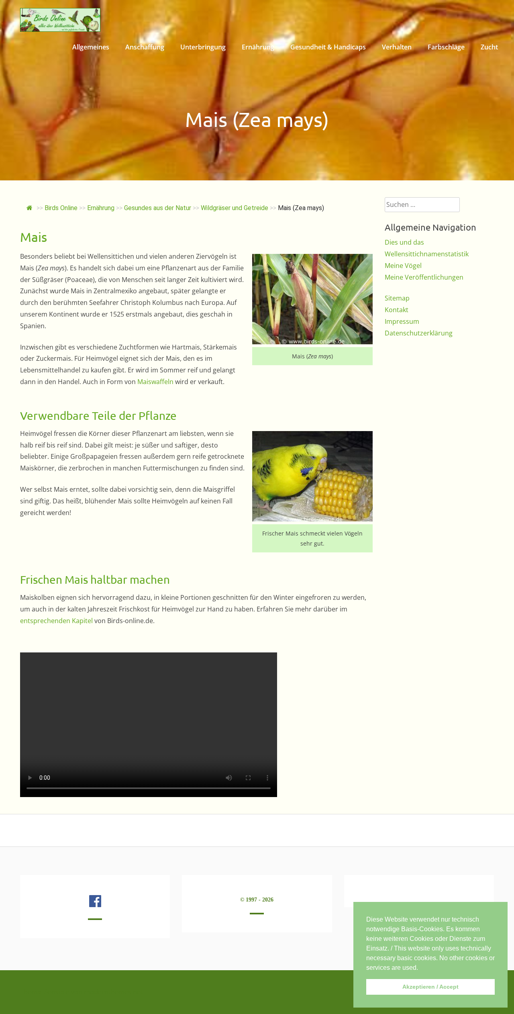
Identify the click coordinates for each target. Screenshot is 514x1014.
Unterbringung (203, 47)
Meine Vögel (403, 265)
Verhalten (397, 47)
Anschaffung (144, 47)
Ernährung (258, 47)
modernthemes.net (113, 991)
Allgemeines (90, 47)
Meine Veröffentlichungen (424, 277)
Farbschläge (446, 47)
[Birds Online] (60, 29)
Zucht (489, 47)
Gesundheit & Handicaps (328, 47)
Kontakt (396, 309)
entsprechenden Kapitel (56, 620)
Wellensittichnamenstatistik (427, 253)
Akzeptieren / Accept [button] (430, 986)
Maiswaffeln (155, 381)
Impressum (402, 321)
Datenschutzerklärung (419, 333)
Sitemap (397, 298)
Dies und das (404, 242)
